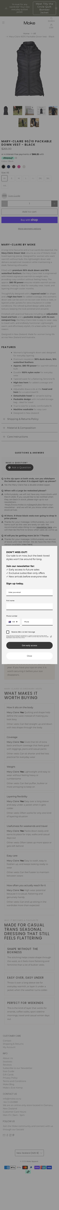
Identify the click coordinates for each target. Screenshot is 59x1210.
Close (29, 656)
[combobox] (13, 622)
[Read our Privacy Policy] (51, 636)
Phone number (11, 616)
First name (10, 601)
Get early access (29, 645)
